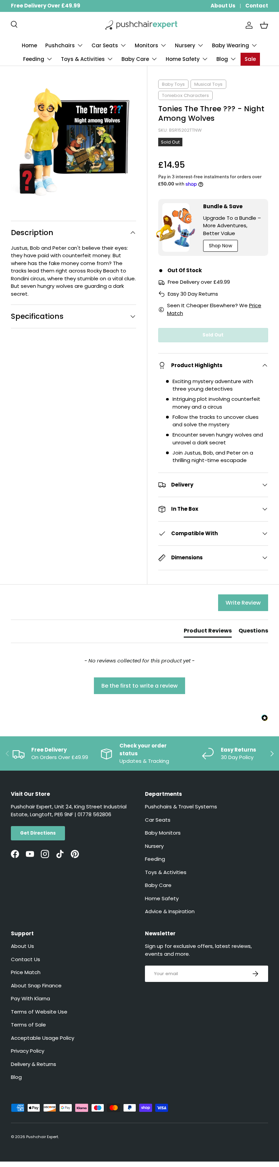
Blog (16, 1077)
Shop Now (220, 245)
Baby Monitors (163, 832)
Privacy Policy (27, 1050)
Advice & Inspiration (170, 911)
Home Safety (162, 898)
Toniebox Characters (185, 95)
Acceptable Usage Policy (42, 1037)
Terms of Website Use (39, 1011)
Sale (250, 59)
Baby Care (158, 885)
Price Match (25, 972)
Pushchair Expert (42, 1136)
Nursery (154, 846)
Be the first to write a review (139, 686)
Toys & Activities (165, 872)
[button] (264, 25)
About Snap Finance (36, 985)
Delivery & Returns (33, 1064)
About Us (223, 5)
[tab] (208, 632)
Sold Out (213, 335)
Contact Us (25, 959)
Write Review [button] (243, 603)
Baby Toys (173, 84)
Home (29, 45)
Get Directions (38, 833)
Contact (256, 5)
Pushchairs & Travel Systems (181, 806)
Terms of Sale (28, 1024)
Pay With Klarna (30, 998)
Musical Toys (208, 84)
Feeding (155, 858)
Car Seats (157, 819)
